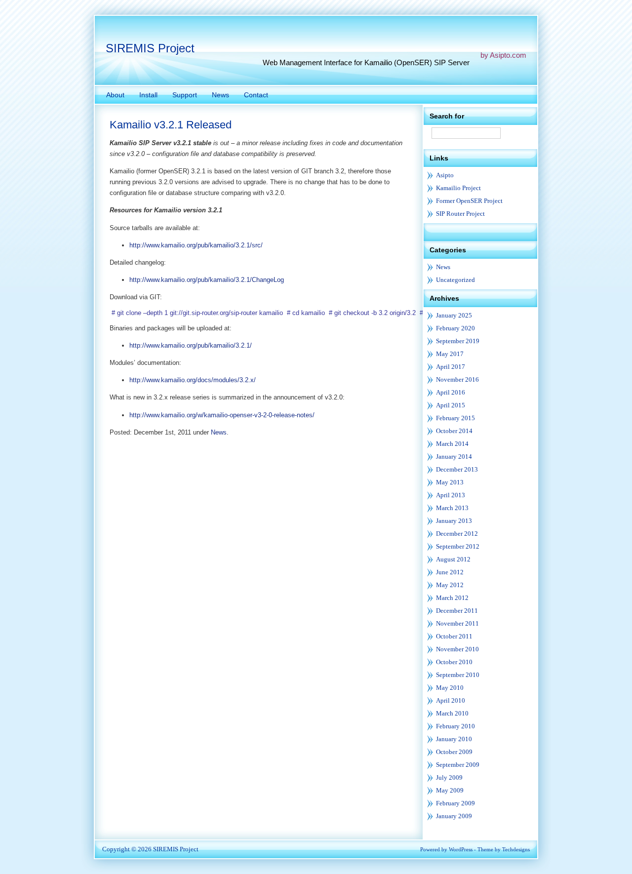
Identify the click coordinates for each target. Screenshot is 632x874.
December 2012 (457, 533)
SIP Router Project (460, 213)
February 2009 (455, 803)
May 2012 (450, 585)
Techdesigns (516, 849)
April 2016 (450, 392)
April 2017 (450, 366)
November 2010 (457, 649)
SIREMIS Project (150, 48)
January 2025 (454, 315)
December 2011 (457, 610)
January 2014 (454, 456)
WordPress (461, 849)
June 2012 (450, 572)
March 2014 (452, 443)
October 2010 (454, 662)
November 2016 (457, 379)
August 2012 (453, 559)
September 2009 (457, 764)
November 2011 (457, 623)
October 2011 (454, 636)
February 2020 (455, 328)
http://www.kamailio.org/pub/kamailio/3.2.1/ (190, 345)
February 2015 (455, 418)
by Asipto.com (503, 55)
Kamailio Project (458, 188)
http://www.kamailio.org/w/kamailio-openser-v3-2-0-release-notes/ (222, 415)
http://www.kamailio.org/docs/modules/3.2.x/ (192, 380)
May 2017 (450, 354)
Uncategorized (455, 279)
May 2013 (450, 482)
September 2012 (457, 546)
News (219, 432)
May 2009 (450, 790)
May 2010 (450, 687)
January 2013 (454, 520)
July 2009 (449, 777)
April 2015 (450, 405)
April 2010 (450, 700)
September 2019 (457, 341)
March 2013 (452, 508)
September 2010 (457, 674)
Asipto (445, 175)
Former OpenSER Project (469, 200)
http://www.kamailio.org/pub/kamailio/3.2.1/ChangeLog (206, 279)
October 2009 (454, 751)
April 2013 (450, 495)
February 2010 (455, 726)
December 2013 (457, 469)
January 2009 (454, 816)
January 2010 (454, 739)
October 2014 (454, 431)
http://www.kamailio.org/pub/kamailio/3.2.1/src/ (196, 245)
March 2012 (452, 597)
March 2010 (452, 713)
